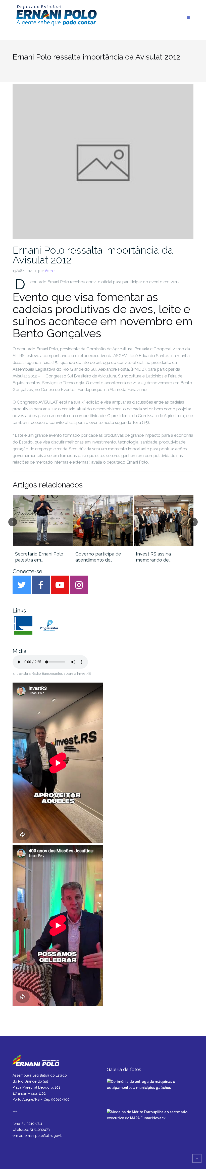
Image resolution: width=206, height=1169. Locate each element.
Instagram (79, 585)
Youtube (60, 585)
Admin (50, 271)
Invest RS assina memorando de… (153, 557)
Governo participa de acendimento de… (98, 557)
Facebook (41, 585)
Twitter (22, 585)
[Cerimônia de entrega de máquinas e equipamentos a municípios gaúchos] (150, 1084)
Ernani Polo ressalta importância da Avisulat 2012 (93, 255)
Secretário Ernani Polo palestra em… (39, 557)
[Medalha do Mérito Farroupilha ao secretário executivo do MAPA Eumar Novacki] (150, 1115)
